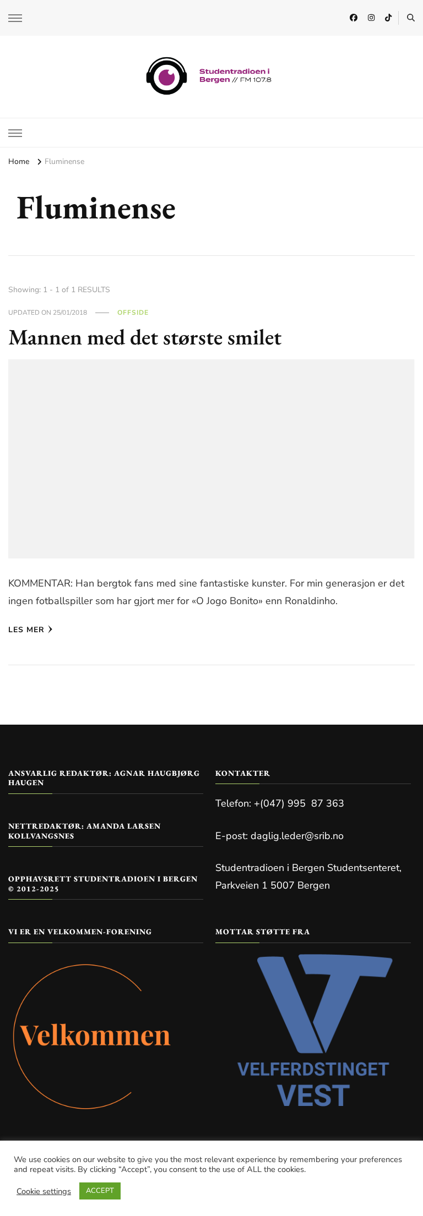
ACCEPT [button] (100, 1191)
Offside (133, 312)
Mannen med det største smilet (144, 336)
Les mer (26, 630)
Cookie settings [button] (44, 1191)
